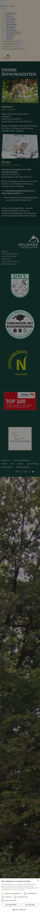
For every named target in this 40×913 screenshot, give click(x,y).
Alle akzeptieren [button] (10, 905)
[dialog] (20, 895)
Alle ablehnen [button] (30, 905)
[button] (20, 910)
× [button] (38, 880)
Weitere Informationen (19, 889)
